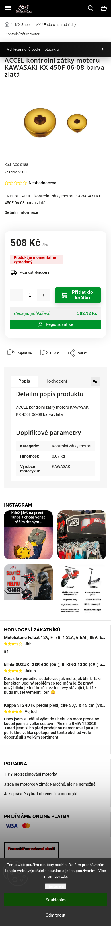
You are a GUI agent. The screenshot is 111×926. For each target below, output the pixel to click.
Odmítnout (55, 915)
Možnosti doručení (34, 272)
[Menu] (8, 8)
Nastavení (55, 886)
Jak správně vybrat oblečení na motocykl (40, 793)
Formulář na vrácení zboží (31, 848)
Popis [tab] (24, 381)
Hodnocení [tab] (56, 381)
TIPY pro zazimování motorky (30, 774)
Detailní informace (21, 212)
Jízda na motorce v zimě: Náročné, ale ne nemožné (50, 784)
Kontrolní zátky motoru (72, 446)
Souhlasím (56, 899)
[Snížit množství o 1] (16, 295)
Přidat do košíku (82, 295)
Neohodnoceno (42, 183)
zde (64, 876)
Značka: (16, 172)
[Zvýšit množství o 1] (43, 295)
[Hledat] (91, 8)
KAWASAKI (61, 466)
